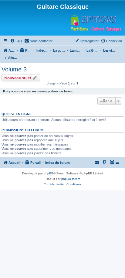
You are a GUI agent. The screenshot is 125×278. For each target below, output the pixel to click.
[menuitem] (16, 41)
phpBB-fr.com (70, 178)
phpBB (48, 173)
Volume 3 (14, 69)
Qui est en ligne (17, 114)
